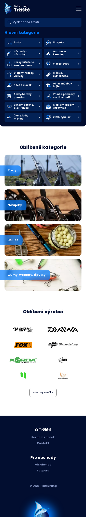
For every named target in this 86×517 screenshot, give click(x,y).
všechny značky (43, 392)
